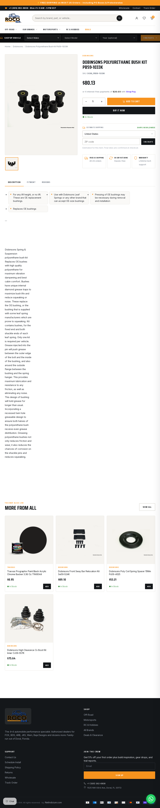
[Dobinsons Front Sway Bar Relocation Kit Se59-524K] (80, 540)
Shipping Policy (13, 767)
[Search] (119, 18)
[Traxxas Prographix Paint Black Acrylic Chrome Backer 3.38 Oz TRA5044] (29, 540)
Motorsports (50, 29)
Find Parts (148, 38)
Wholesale (124, 8)
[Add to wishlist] (49, 520)
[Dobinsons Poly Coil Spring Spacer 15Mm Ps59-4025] (131, 540)
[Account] (136, 18)
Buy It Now (119, 110)
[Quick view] (49, 528)
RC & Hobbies (72, 29)
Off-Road (9, 29)
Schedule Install (13, 762)
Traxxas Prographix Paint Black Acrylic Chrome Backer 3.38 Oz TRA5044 (26, 573)
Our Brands (29, 29)
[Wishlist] (144, 18)
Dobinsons (18, 46)
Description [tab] (14, 182)
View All (147, 507)
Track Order (149, 8)
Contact (136, 8)
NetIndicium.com (53, 802)
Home (7, 46)
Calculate (148, 141)
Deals (88, 29)
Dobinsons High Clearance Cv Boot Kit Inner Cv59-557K (26, 651)
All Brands (89, 730)
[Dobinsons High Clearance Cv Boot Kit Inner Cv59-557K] (29, 618)
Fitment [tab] (31, 182)
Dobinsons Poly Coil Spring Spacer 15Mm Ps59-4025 (130, 573)
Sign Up (119, 775)
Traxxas (11, 567)
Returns (9, 772)
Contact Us (10, 757)
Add (47, 586)
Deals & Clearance (93, 735)
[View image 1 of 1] (11, 163)
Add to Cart (133, 101)
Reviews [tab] (46, 182)
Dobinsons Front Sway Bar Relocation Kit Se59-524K (79, 573)
